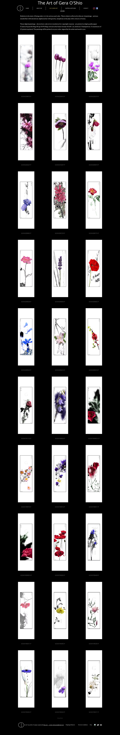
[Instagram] (94, 8)
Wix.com (46, 725)
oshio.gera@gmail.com (58, 725)
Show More (60, 718)
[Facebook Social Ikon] (97, 8)
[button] (26, 67)
